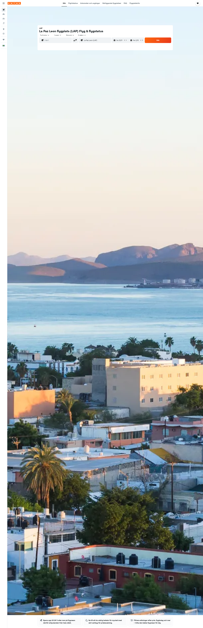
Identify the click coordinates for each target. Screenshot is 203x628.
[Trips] (3, 39)
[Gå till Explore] (3, 29)
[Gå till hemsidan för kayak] (14, 3)
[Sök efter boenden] (3, 14)
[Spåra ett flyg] (3, 33)
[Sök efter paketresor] (3, 23)
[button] (3, 3)
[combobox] (44, 35)
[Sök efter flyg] (3, 10)
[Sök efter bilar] (3, 19)
